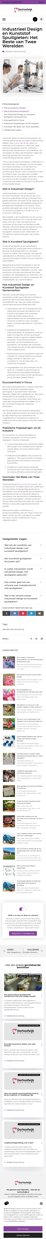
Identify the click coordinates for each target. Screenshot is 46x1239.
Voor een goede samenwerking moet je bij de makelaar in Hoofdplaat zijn (21, 1094)
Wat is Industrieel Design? (15, 108)
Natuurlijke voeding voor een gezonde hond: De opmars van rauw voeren (29, 818)
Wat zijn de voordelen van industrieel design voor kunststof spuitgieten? (23, 548)
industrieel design (21, 143)
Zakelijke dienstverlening (15, 51)
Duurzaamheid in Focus (14, 120)
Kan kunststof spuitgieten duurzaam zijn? (23, 560)
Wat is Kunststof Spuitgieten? (16, 111)
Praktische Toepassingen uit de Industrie (21, 123)
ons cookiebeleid (11, 1221)
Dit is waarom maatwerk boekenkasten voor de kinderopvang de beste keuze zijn (30, 659)
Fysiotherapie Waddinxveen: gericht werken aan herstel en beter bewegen (29, 739)
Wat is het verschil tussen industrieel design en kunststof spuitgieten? (23, 598)
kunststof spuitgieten (29, 484)
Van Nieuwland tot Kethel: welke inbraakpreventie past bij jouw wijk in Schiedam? (30, 756)
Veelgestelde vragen (13, 130)
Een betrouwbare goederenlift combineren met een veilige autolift (19, 995)
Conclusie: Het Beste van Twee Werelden (21, 127)
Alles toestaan (23, 1229)
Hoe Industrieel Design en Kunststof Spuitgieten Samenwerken (19, 115)
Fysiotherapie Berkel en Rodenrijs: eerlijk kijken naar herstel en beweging (29, 883)
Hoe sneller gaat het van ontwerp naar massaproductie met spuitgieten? (23, 585)
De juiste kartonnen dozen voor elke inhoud (20, 1045)
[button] (41, 1203)
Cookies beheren (23, 1235)
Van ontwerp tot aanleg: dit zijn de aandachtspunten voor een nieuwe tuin (29, 851)
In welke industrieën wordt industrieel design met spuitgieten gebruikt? (23, 572)
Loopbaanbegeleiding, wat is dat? (19, 1143)
